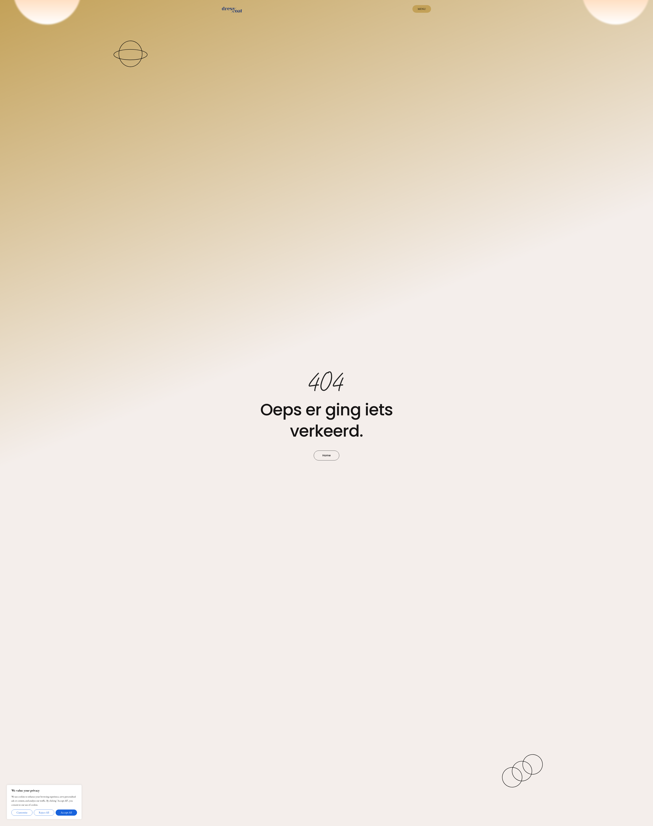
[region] (44, 802)
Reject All (44, 812)
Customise (21, 812)
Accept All (66, 812)
